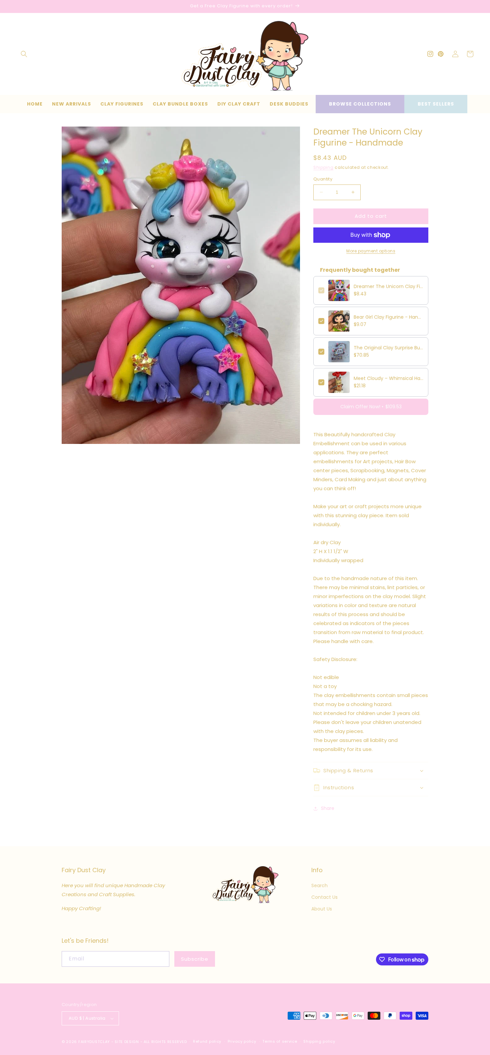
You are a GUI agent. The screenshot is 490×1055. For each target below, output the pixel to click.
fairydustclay (94, 1041)
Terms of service (279, 1041)
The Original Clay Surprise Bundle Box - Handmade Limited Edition (388, 347)
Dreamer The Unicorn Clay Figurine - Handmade (388, 286)
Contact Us (324, 897)
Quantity (322, 179)
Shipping (323, 167)
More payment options (370, 251)
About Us (321, 908)
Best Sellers (436, 104)
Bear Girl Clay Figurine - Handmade (388, 317)
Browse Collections (360, 104)
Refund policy (207, 1041)
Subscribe (194, 958)
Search (319, 885)
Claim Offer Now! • (371, 406)
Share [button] (327, 808)
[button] (24, 54)
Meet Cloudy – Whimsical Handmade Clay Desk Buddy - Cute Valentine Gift (388, 378)
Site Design (127, 1041)
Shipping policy (319, 1041)
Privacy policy (242, 1041)
